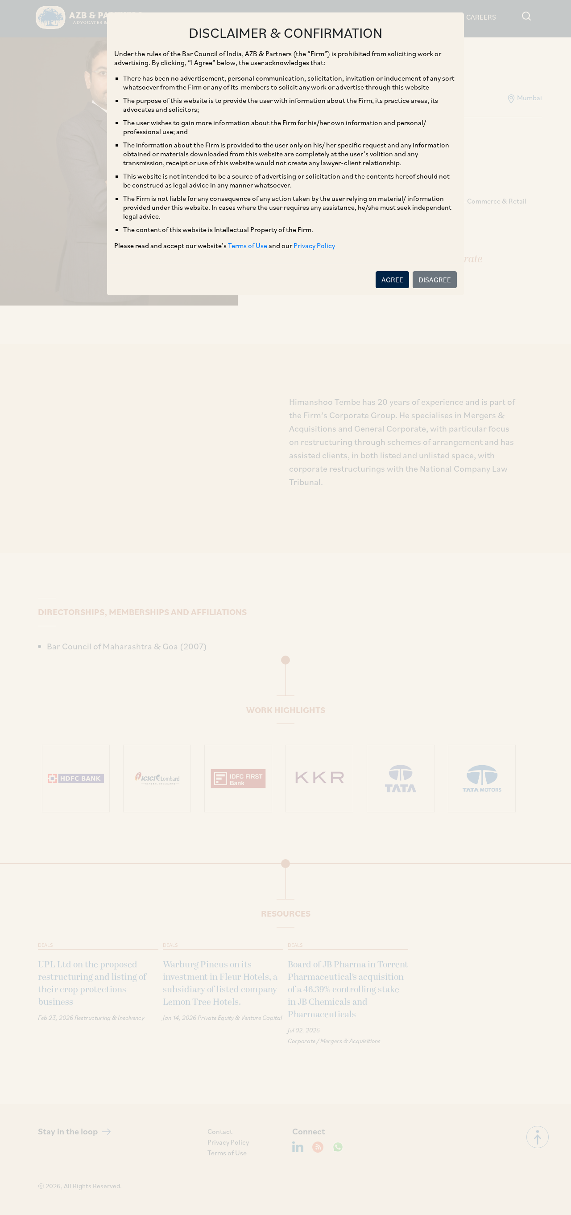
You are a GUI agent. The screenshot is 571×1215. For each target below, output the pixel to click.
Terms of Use (247, 245)
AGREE (392, 279)
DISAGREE (434, 279)
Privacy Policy (314, 245)
